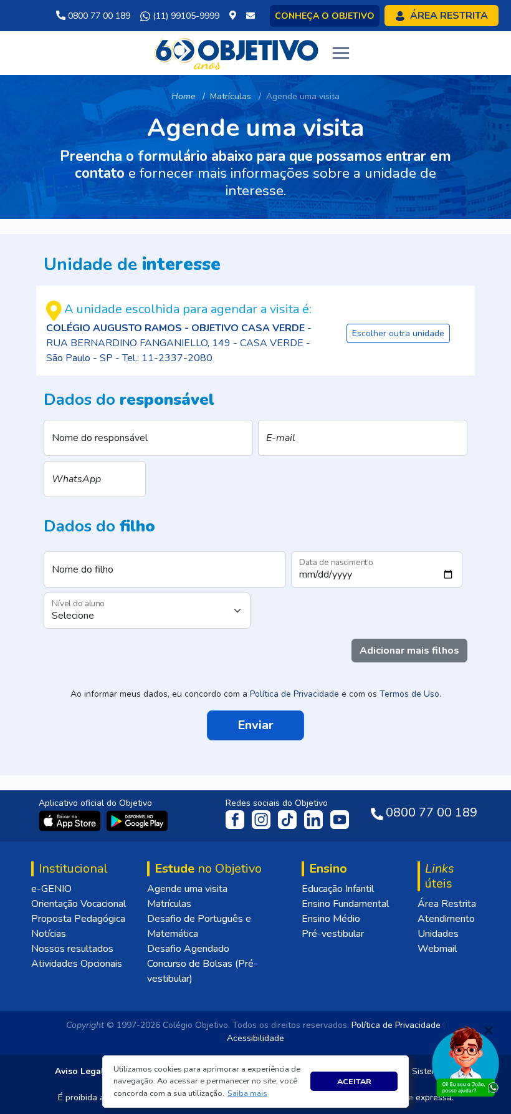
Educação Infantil (338, 889)
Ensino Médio (331, 919)
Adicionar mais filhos (409, 650)
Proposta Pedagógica (78, 919)
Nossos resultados (72, 949)
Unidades (438, 934)
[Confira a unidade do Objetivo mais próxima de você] (235, 15)
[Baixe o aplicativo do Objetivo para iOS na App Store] (71, 820)
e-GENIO (51, 889)
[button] (248, 1093)
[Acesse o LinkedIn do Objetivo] (315, 819)
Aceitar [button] (354, 1081)
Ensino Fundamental (345, 904)
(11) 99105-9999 (184, 16)
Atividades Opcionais (76, 964)
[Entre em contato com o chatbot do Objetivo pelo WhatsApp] (465, 1060)
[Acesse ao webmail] (250, 15)
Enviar (255, 725)
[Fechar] (489, 1030)
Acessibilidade (255, 1038)
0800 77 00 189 (97, 16)
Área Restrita (447, 904)
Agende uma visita (187, 889)
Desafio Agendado (188, 949)
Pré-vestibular (333, 934)
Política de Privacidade (294, 694)
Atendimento (446, 919)
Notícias (48, 934)
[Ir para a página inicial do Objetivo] (237, 52)
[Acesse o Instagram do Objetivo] (262, 819)
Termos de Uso (409, 694)
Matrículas (169, 904)
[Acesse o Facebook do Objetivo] (237, 819)
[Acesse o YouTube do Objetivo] (339, 819)
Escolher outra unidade (398, 333)
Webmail (437, 949)
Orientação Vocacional (78, 904)
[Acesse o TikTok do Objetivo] (288, 819)
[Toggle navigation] (341, 53)
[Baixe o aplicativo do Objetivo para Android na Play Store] (137, 820)
